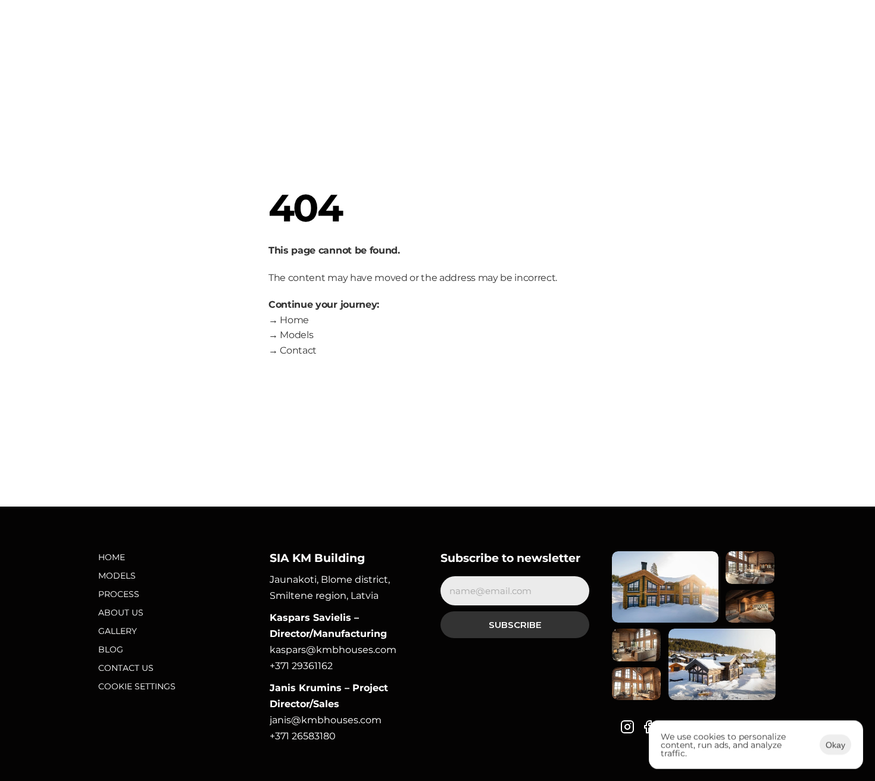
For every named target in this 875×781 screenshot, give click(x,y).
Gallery (117, 631)
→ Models (290, 334)
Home (111, 557)
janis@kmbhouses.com (326, 720)
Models (117, 575)
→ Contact (292, 350)
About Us (120, 612)
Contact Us (126, 668)
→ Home (288, 320)
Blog (110, 649)
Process (118, 594)
